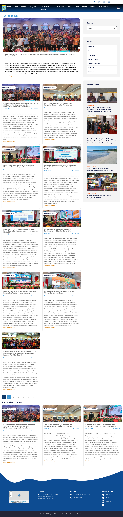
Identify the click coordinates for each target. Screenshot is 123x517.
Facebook (108, 494)
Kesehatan (92, 51)
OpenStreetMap (23, 501)
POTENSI (24, 7)
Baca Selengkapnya (10, 76)
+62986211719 (77, 498)
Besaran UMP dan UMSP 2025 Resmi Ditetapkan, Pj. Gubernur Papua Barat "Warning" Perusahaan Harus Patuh (99, 109)
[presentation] (3, 48)
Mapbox (23, 502)
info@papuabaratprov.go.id (81, 494)
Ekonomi (91, 47)
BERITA (84, 7)
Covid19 (91, 67)
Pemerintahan (93, 59)
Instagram (108, 501)
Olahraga (91, 55)
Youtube (107, 505)
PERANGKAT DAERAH (45, 8)
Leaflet (12, 501)
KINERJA (93, 7)
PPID (16, 7)
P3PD (70, 7)
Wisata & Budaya (94, 63)
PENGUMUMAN (103, 7)
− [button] (10, 495)
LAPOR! (76, 7)
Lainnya (91, 72)
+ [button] (10, 493)
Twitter (107, 498)
